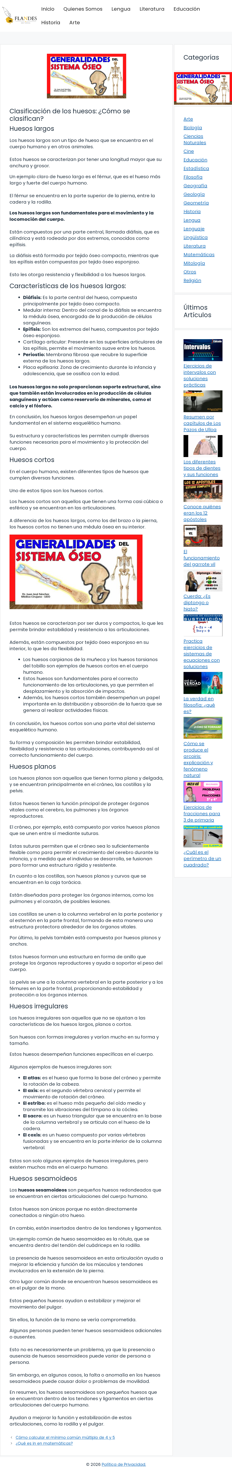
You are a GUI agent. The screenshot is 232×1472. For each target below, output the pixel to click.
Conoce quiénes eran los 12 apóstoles (202, 513)
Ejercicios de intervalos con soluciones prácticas (200, 375)
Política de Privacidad (123, 1464)
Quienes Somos (82, 8)
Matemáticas (199, 254)
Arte (74, 22)
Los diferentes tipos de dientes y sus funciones (202, 468)
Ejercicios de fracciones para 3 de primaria (202, 813)
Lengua (120, 8)
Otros (190, 272)
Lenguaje (194, 229)
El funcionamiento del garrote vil (202, 557)
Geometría (196, 203)
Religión (192, 280)
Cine (189, 151)
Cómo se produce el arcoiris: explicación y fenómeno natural (198, 759)
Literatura (152, 8)
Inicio (47, 8)
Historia (50, 22)
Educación (187, 8)
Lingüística (196, 237)
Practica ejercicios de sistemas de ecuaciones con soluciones (202, 654)
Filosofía (193, 177)
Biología (193, 127)
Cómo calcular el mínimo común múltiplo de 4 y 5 (65, 1437)
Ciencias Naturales (195, 139)
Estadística (196, 168)
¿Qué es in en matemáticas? (44, 1443)
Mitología (194, 263)
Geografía (195, 185)
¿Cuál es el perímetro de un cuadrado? (202, 858)
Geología (194, 194)
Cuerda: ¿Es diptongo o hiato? (197, 602)
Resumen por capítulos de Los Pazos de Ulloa (202, 423)
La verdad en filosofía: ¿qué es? (199, 705)
